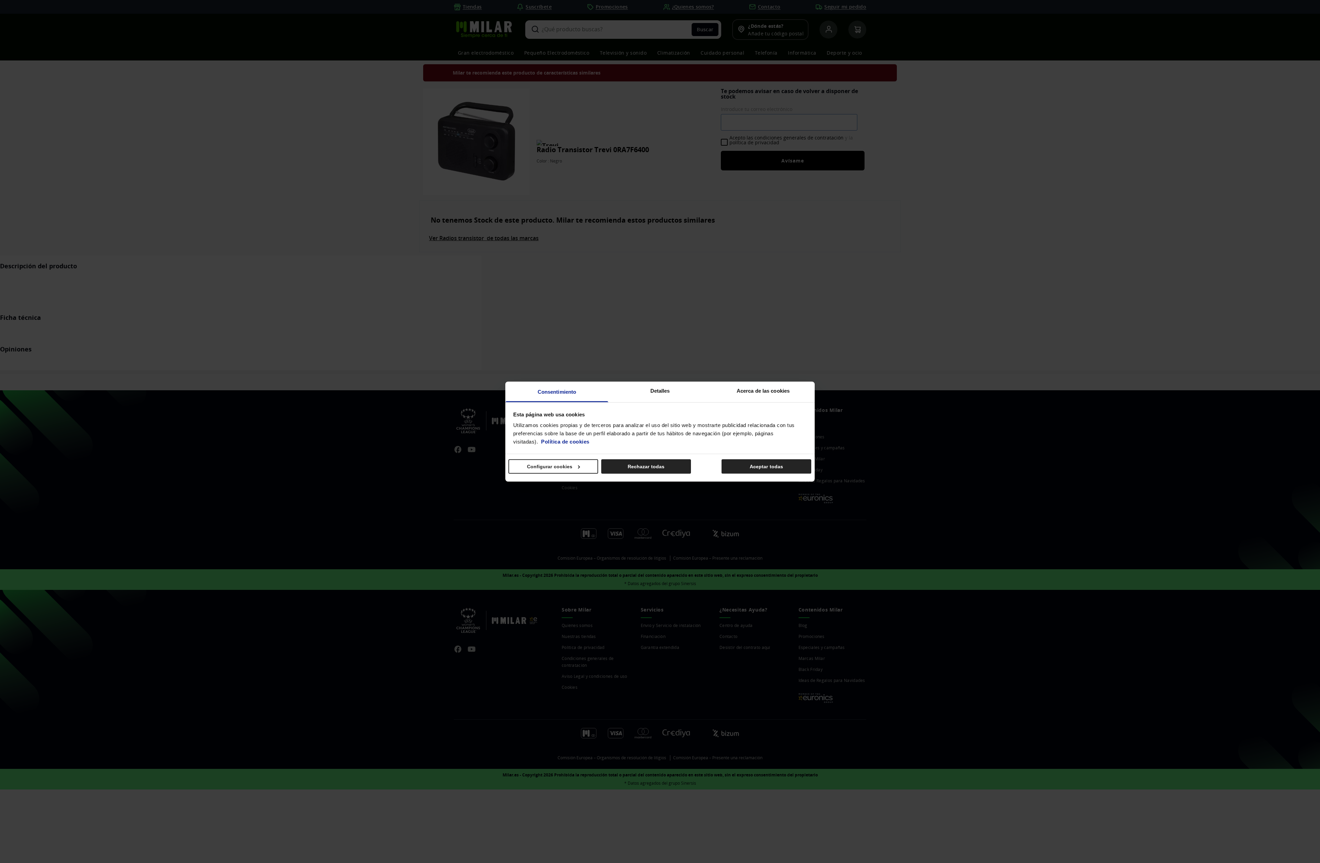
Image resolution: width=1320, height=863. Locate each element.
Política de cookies (565, 442)
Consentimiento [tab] (557, 392)
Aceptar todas (766, 466)
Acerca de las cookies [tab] (763, 391)
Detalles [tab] (660, 391)
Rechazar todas (646, 466)
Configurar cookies (550, 466)
